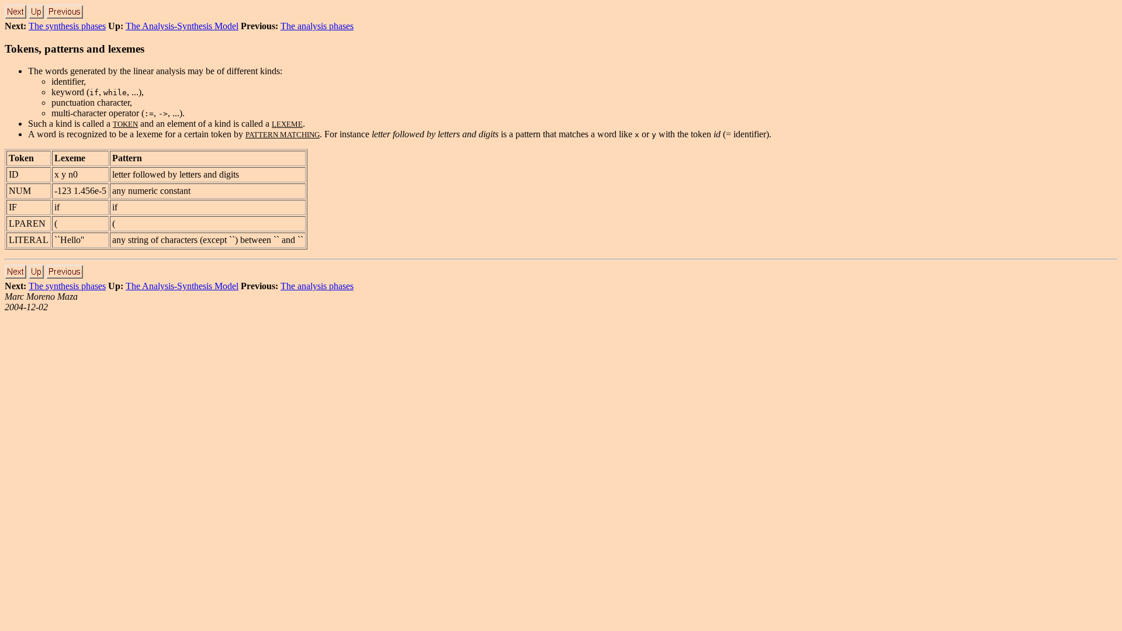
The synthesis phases (67, 26)
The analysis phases (317, 26)
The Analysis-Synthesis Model (182, 26)
